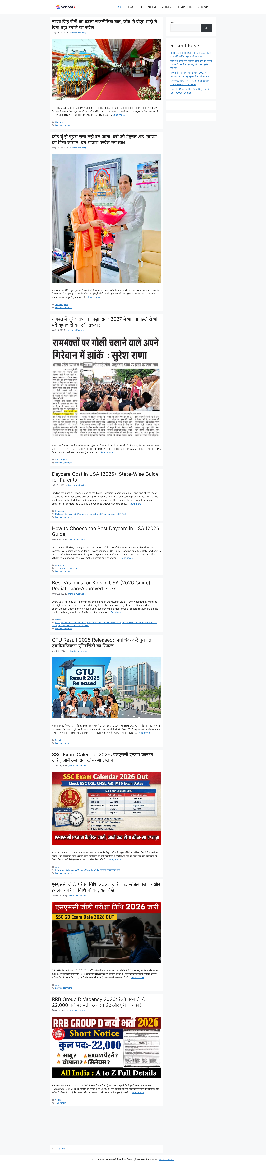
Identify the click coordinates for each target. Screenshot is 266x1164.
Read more (118, 115)
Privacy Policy (185, 7)
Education (59, 511)
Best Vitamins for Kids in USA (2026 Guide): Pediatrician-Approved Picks (102, 585)
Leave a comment (63, 125)
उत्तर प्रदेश (59, 304)
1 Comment (60, 1103)
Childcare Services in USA (67, 514)
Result (58, 740)
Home (118, 7)
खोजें (172, 22)
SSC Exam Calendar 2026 (87, 870)
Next (66, 1148)
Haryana (59, 122)
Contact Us (167, 7)
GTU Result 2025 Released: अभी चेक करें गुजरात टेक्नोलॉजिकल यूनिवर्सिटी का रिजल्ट (101, 643)
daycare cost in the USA (91, 514)
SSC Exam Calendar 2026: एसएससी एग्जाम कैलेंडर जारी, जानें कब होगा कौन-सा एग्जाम (102, 757)
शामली (66, 304)
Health (58, 619)
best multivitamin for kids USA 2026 (104, 622)
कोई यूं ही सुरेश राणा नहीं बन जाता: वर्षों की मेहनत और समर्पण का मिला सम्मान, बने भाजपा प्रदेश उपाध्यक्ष (104, 139)
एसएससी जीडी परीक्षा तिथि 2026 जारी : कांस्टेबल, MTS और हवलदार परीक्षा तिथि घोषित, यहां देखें (106, 887)
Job (140, 7)
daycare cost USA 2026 (115, 514)
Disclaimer (202, 7)
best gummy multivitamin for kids (70, 622)
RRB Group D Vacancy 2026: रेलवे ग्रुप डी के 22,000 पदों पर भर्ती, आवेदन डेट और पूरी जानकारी (99, 1002)
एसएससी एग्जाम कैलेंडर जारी (110, 870)
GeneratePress (166, 1159)
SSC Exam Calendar (64, 870)
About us (152, 7)
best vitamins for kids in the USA (73, 625)
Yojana (129, 7)
